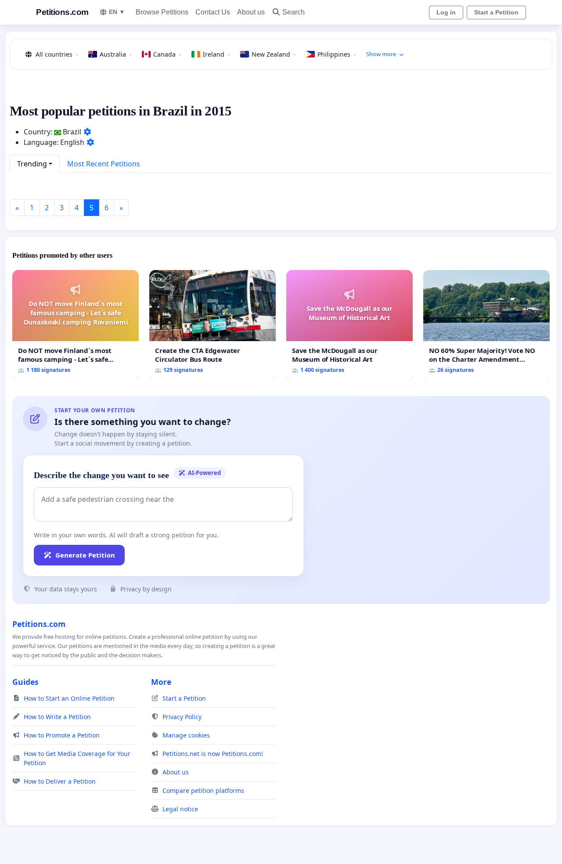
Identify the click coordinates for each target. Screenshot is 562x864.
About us (251, 12)
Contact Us (212, 12)
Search (293, 12)
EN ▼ (117, 11)
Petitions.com (62, 12)
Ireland (216, 54)
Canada (167, 54)
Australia (115, 54)
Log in (446, 12)
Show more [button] (381, 54)
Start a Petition (496, 12)
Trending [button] (32, 164)
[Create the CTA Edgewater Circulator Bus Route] (212, 325)
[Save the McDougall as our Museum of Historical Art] (349, 325)
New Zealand (273, 54)
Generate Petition (85, 555)
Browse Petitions (162, 12)
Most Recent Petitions (103, 164)
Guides (25, 682)
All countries (57, 54)
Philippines (336, 54)
